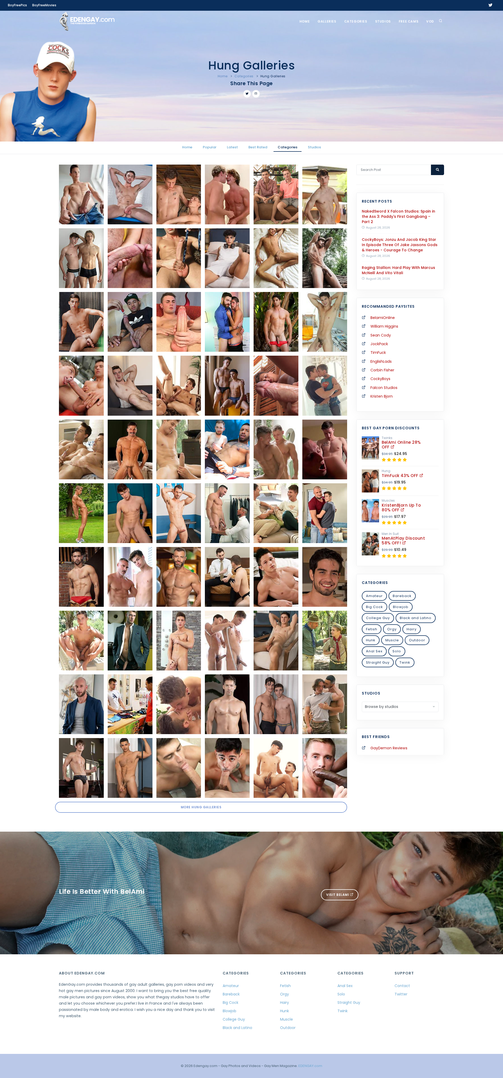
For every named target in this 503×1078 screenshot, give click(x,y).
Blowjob (400, 606)
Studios (383, 21)
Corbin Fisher (382, 370)
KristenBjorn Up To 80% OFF (401, 507)
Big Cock (374, 606)
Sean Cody (380, 335)
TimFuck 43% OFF (400, 475)
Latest (232, 147)
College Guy (378, 617)
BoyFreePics (17, 5)
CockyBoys (380, 378)
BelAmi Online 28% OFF (401, 445)
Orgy (392, 629)
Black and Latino (415, 617)
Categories (355, 21)
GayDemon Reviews (388, 748)
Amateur (374, 595)
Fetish (371, 629)
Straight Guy (378, 662)
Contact (402, 985)
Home (304, 21)
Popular (209, 147)
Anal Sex (374, 651)
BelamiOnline (382, 317)
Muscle (392, 640)
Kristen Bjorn (381, 396)
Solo (396, 651)
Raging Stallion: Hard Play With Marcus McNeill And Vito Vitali (398, 270)
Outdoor (417, 640)
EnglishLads (381, 361)
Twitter (401, 994)
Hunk (370, 640)
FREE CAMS (408, 21)
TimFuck (378, 352)
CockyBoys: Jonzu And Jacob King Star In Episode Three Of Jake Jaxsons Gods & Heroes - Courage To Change (400, 245)
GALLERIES (327, 21)
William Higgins (384, 326)
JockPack (379, 343)
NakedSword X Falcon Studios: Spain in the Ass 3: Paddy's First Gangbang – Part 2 (398, 216)
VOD (430, 21)
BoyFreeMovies (44, 5)
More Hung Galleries (201, 807)
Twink (405, 662)
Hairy (412, 629)
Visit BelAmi (338, 894)
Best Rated (257, 147)
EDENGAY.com (310, 1065)
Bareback (402, 595)
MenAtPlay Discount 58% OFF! (403, 540)
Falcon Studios (383, 387)
